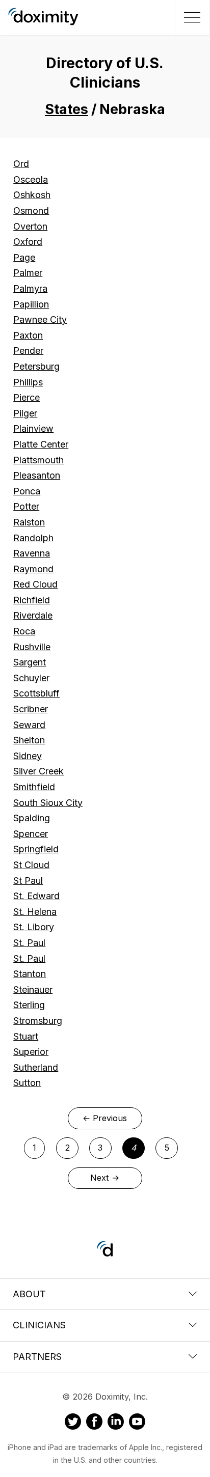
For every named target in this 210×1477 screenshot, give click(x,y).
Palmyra (30, 288)
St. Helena (35, 911)
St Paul (28, 880)
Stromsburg (37, 1020)
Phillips (28, 382)
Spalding (31, 818)
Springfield (36, 849)
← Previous (105, 1118)
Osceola (30, 179)
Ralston (29, 522)
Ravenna (31, 553)
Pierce (26, 397)
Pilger (25, 413)
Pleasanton (36, 475)
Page (24, 257)
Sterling (29, 1004)
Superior (30, 1051)
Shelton (29, 740)
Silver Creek (38, 771)
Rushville (31, 647)
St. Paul (29, 942)
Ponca (26, 491)
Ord (21, 163)
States (66, 109)
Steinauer (32, 989)
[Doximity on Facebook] (94, 1423)
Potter (26, 506)
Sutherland (35, 1067)
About (29, 1294)
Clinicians (39, 1325)
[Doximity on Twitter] (73, 1423)
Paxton (28, 335)
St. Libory (33, 927)
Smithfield (34, 787)
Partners (37, 1356)
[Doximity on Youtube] (137, 1423)
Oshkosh (31, 194)
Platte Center (40, 444)
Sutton (27, 1082)
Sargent (29, 662)
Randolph (33, 538)
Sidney (27, 755)
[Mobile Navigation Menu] (191, 17)
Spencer (30, 833)
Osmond (31, 210)
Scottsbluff (36, 693)
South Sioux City (48, 802)
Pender (28, 350)
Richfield (31, 600)
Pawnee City (40, 319)
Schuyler (31, 678)
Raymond (33, 569)
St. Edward (36, 895)
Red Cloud (35, 584)
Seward (29, 724)
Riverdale (32, 615)
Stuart (25, 1036)
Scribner (30, 709)
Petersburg (36, 366)
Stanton (29, 973)
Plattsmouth (38, 460)
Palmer (27, 272)
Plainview (33, 428)
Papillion (31, 304)
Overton (30, 226)
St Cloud (31, 864)
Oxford (27, 241)
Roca (24, 631)
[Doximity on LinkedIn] (116, 1423)
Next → (104, 1178)
